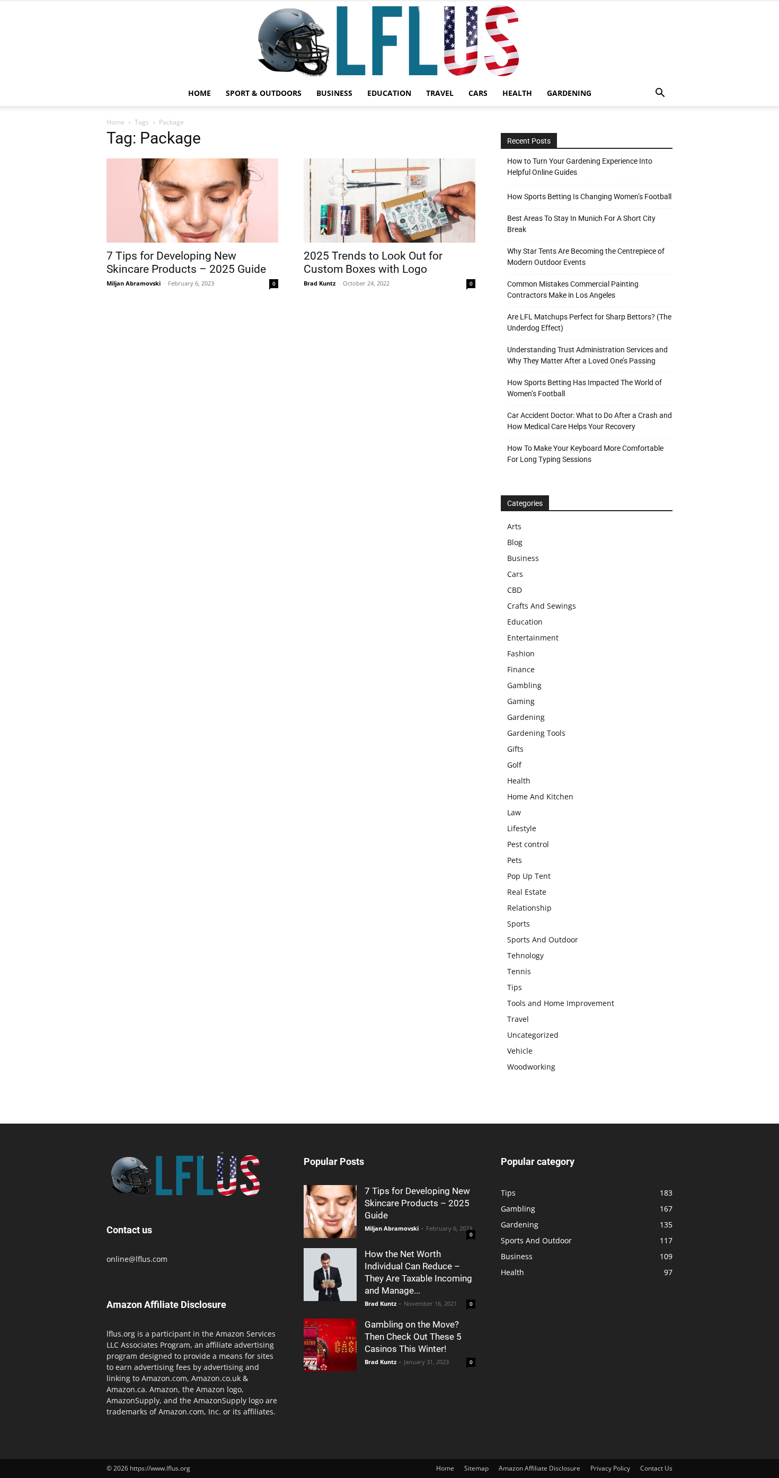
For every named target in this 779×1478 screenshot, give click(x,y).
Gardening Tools (536, 733)
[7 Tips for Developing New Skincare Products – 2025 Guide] (192, 200)
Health (517, 93)
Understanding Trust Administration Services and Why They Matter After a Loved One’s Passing (587, 355)
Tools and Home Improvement (560, 1003)
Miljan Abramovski (134, 283)
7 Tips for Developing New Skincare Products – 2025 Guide (186, 262)
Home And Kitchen (540, 796)
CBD (514, 590)
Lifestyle (521, 828)
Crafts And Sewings (541, 606)
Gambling (524, 685)
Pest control (528, 844)
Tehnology (525, 955)
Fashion (521, 653)
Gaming (521, 701)
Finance (521, 669)
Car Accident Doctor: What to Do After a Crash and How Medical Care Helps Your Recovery (589, 421)
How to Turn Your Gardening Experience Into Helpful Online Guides (579, 166)
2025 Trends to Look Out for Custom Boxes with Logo (373, 262)
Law (514, 812)
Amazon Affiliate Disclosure (539, 1468)
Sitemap (476, 1468)
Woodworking (531, 1067)
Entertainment (533, 638)
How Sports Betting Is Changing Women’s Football (589, 196)
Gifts (515, 749)
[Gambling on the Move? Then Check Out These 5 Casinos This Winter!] (330, 1345)
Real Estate (526, 892)
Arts (514, 526)
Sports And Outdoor (542, 939)
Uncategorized (533, 1035)
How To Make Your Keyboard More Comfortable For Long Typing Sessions (585, 454)
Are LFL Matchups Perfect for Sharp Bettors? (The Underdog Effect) (589, 322)
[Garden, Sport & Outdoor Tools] (389, 41)
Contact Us (656, 1468)
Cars (478, 93)
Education (389, 93)
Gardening (569, 93)
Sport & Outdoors (264, 93)
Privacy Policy (610, 1468)
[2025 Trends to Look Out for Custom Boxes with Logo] (389, 200)
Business (334, 93)
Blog (515, 542)
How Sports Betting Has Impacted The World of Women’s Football (584, 388)
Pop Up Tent (529, 876)
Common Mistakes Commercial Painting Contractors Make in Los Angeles (573, 289)
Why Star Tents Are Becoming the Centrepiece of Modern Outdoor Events (586, 256)
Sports (518, 924)
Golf (514, 765)
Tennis (519, 971)
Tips (514, 987)
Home (199, 93)
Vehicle (520, 1051)
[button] (659, 94)
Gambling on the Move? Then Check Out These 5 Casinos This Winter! (413, 1336)
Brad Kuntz (319, 283)
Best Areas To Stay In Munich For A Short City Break (581, 224)
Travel (440, 93)
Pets (514, 860)
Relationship (529, 908)
